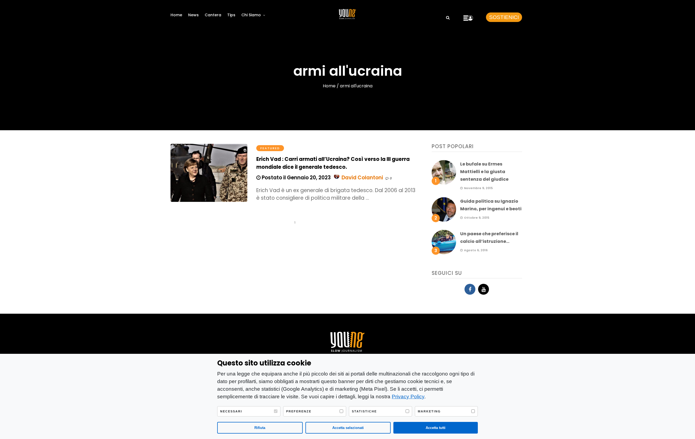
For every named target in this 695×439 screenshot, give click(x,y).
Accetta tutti (436, 428)
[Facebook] (470, 289)
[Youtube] (483, 289)
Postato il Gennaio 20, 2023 (296, 177)
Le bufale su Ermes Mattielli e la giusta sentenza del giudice (484, 171)
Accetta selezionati (348, 428)
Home (176, 15)
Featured (270, 148)
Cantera (213, 15)
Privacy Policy (408, 396)
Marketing (429, 411)
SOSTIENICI (504, 17)
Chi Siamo (251, 15)
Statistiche (364, 411)
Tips (231, 15)
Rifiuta (259, 428)
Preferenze (298, 411)
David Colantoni (362, 177)
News (193, 15)
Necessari (231, 411)
